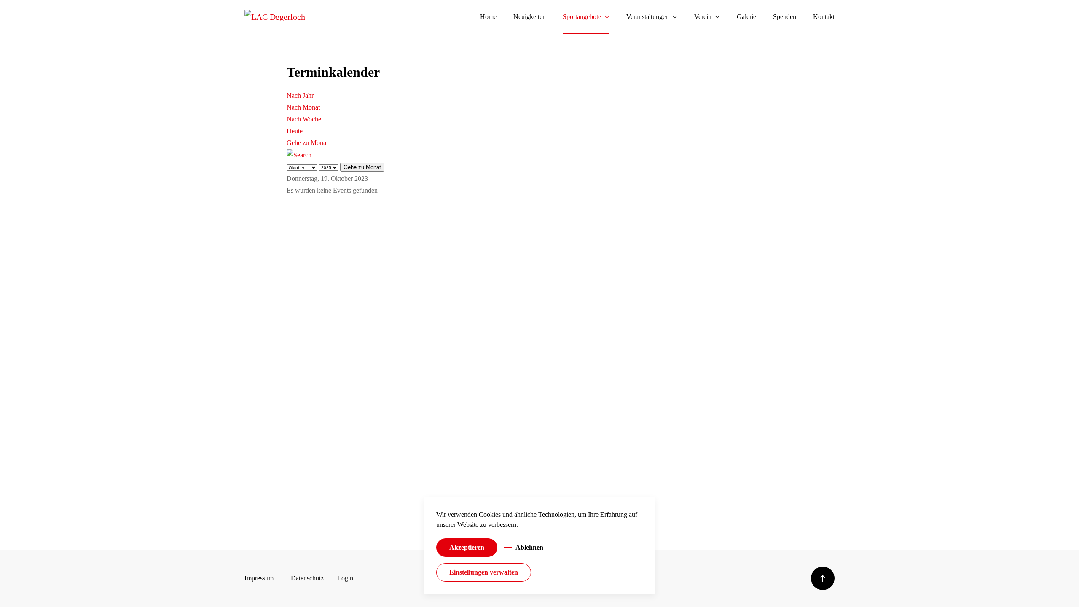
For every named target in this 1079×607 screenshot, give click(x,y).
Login (345, 578)
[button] (823, 578)
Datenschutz (307, 578)
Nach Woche (304, 119)
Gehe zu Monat (307, 142)
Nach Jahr (300, 95)
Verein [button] (702, 16)
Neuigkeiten (529, 16)
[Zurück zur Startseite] (274, 17)
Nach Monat (303, 107)
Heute (295, 130)
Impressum (259, 578)
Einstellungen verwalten (483, 572)
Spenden (784, 16)
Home (488, 16)
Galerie (746, 16)
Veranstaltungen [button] (647, 16)
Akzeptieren (466, 547)
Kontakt (824, 16)
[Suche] (299, 154)
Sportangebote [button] (582, 16)
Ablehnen (529, 547)
